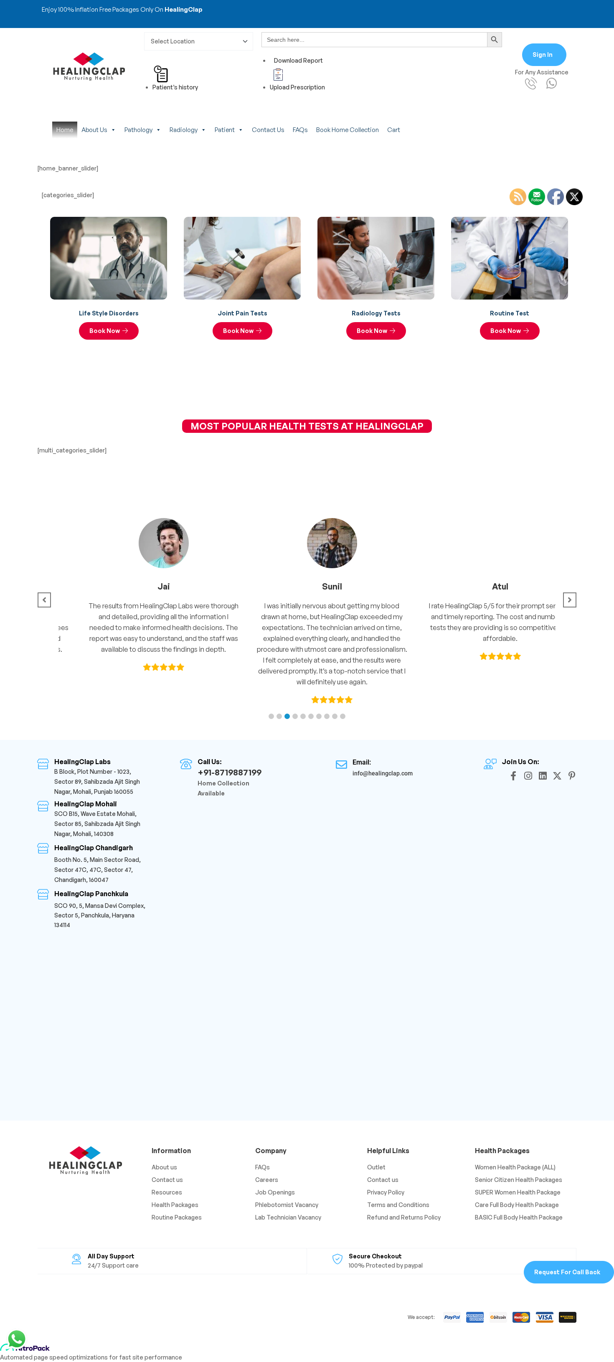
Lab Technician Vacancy (288, 1217)
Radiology (184, 130)
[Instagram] (528, 775)
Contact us (268, 130)
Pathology (138, 130)
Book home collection (347, 130)
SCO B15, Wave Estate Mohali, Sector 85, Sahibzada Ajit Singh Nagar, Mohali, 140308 (97, 823)
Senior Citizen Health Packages (518, 1179)
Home (64, 130)
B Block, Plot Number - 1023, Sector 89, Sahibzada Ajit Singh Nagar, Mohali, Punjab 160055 (97, 781)
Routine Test (509, 313)
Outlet (376, 1167)
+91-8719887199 (229, 772)
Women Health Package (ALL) (515, 1167)
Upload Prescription (297, 87)
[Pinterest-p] (571, 775)
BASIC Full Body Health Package (519, 1217)
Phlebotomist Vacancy (286, 1204)
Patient (225, 130)
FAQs (300, 130)
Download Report (298, 60)
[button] (271, 716)
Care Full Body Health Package (517, 1204)
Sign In (543, 54)
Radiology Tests (376, 313)
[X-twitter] (557, 775)
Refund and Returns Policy (404, 1217)
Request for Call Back (567, 1272)
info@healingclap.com (383, 773)
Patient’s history (175, 87)
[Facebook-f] (513, 775)
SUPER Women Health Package (518, 1192)
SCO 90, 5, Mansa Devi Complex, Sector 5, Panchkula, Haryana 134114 (99, 915)
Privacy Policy (385, 1192)
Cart (393, 130)
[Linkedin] (542, 775)
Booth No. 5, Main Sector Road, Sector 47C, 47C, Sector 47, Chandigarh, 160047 (97, 869)
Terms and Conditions (398, 1204)
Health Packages (175, 1204)
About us (94, 130)
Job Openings (275, 1192)
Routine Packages (177, 1217)
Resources (167, 1192)
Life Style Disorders (109, 313)
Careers (266, 1179)
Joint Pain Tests (242, 313)
